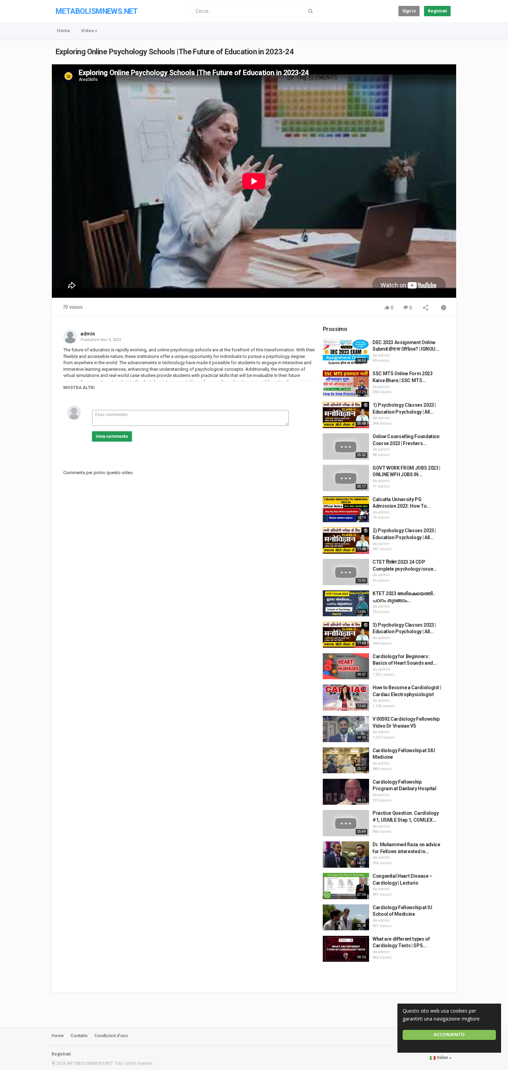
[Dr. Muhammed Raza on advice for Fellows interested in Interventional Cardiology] (346, 854)
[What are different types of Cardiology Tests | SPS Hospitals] (346, 949)
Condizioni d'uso (111, 1035)
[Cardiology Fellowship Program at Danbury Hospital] (346, 792)
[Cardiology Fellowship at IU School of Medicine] (346, 917)
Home (63, 30)
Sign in (409, 11)
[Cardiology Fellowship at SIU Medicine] (346, 760)
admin (88, 333)
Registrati (437, 11)
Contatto (79, 1035)
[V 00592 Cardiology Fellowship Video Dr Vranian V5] (346, 729)
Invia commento (112, 436)
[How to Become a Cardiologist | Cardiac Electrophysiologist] (346, 697)
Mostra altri (79, 387)
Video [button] (87, 30)
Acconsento (449, 1034)
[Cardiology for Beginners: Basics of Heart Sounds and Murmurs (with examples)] (346, 666)
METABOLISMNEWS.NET (97, 11)
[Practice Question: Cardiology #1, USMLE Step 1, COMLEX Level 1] (346, 823)
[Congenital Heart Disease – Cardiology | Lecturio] (346, 886)
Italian (442, 1057)
